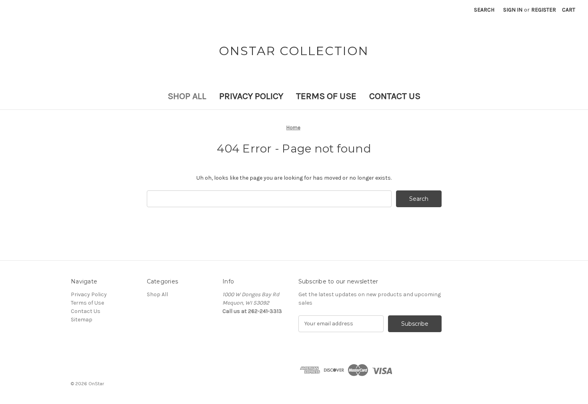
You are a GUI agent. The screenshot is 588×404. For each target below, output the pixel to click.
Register (543, 9)
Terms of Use (326, 96)
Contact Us (394, 96)
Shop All (187, 96)
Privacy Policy (251, 96)
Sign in (512, 9)
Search (484, 9)
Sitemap (81, 319)
